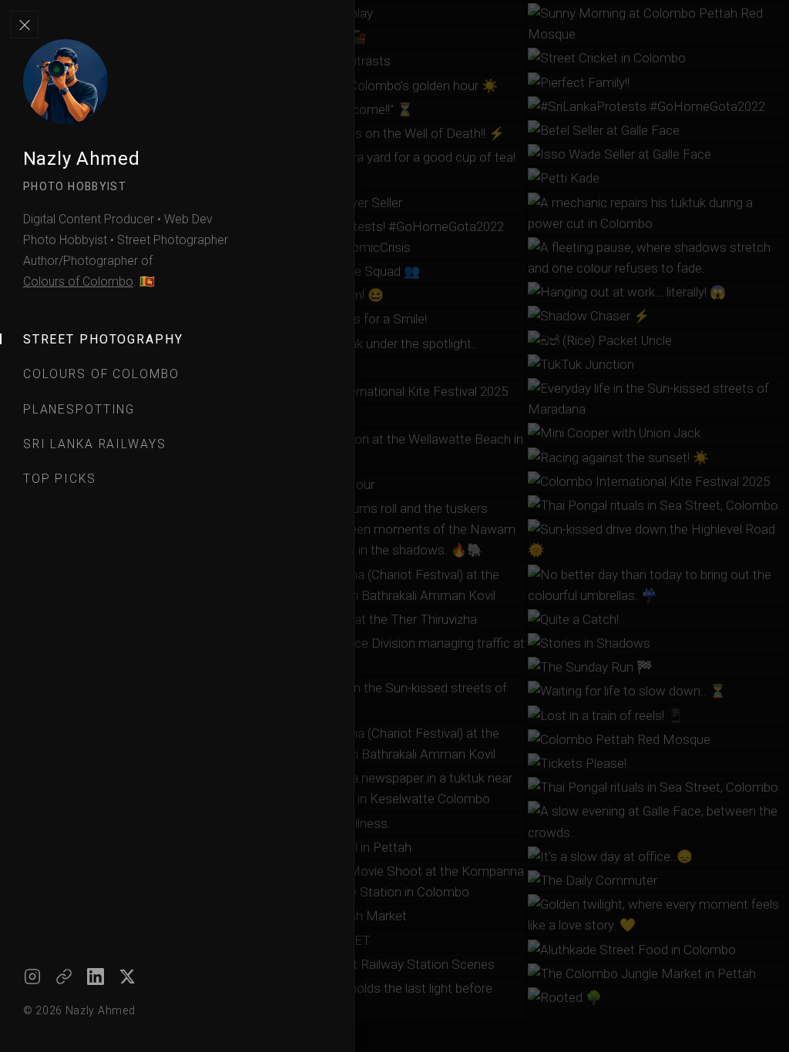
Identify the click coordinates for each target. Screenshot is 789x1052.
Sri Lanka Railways (94, 444)
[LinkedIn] (95, 976)
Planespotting (79, 409)
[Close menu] (25, 25)
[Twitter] (127, 976)
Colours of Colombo (78, 281)
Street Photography (103, 339)
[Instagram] (32, 976)
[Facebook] (64, 976)
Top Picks (59, 478)
